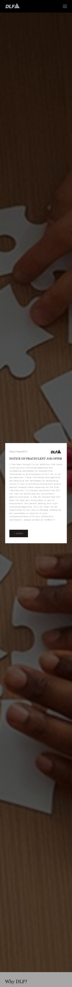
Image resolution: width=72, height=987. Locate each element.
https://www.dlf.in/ (18, 451)
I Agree (18, 533)
